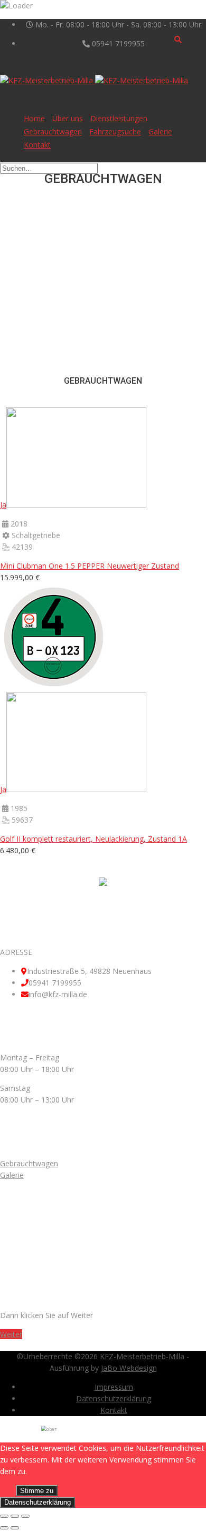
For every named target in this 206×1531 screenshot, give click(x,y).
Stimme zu (36, 1491)
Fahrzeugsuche (115, 131)
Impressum (114, 1387)
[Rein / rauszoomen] (25, 1516)
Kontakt (37, 145)
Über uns (67, 118)
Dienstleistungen (118, 118)
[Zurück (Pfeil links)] (4, 1527)
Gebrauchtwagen (53, 131)
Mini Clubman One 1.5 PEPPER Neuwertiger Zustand (89, 566)
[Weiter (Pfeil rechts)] (15, 1527)
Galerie (160, 131)
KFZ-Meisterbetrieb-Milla (142, 1356)
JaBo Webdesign (129, 1368)
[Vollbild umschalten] (15, 1516)
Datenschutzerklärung (113, 1398)
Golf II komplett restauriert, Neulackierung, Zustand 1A (93, 839)
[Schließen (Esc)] (4, 1516)
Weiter (11, 1334)
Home (34, 118)
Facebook (113, 905)
